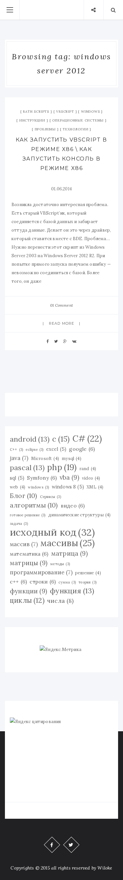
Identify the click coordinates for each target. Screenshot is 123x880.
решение (88, 572)
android (30, 439)
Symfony (42, 477)
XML (95, 486)
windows (38, 487)
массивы (67, 543)
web (17, 486)
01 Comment (61, 305)
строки (43, 581)
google (82, 449)
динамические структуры (79, 514)
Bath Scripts (36, 111)
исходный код (52, 532)
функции (28, 591)
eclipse (34, 449)
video (91, 478)
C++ (16, 449)
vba (69, 477)
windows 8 (68, 487)
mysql (71, 458)
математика (29, 553)
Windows (90, 111)
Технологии (75, 129)
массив (24, 544)
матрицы (29, 563)
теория (87, 582)
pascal (27, 467)
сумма (67, 582)
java (19, 458)
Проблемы (45, 129)
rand (87, 468)
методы (60, 564)
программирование (41, 572)
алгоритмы (34, 505)
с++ (18, 581)
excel (56, 449)
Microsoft (45, 458)
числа (60, 600)
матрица (69, 553)
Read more (61, 323)
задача (19, 523)
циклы (27, 600)
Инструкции (32, 120)
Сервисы (50, 496)
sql (17, 478)
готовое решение (28, 515)
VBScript (65, 111)
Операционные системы (78, 120)
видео (73, 505)
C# (87, 438)
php (61, 467)
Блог (23, 495)
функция (72, 590)
